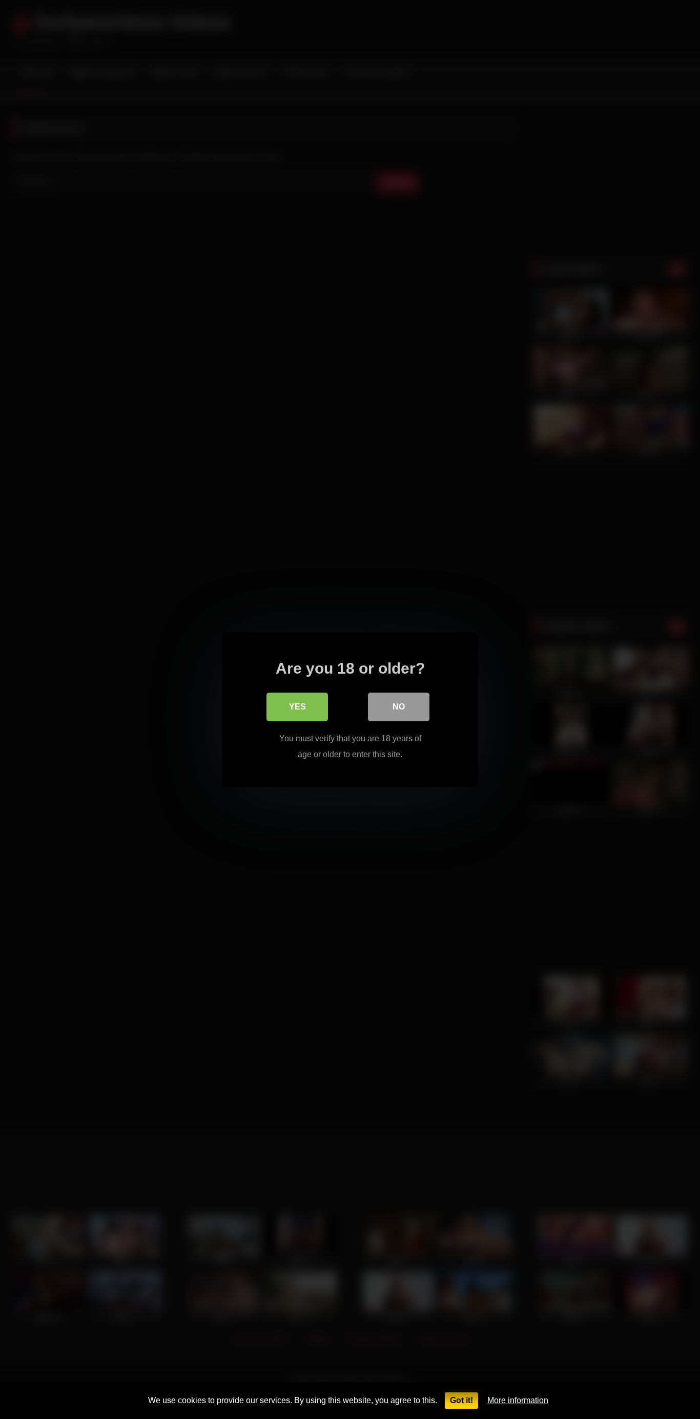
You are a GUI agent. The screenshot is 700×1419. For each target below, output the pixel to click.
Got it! (461, 1400)
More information (517, 1400)
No (399, 706)
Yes (297, 706)
